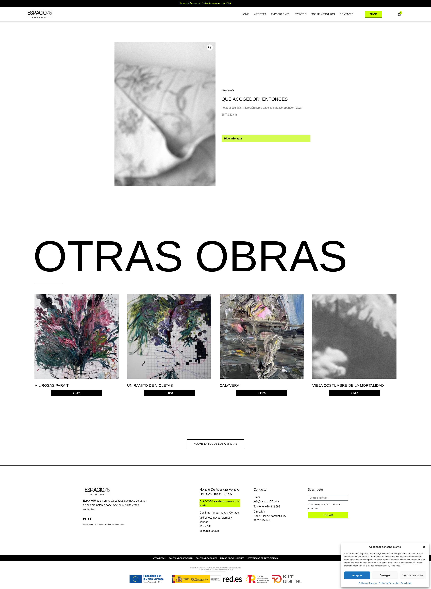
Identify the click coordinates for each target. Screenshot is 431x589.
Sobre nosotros (323, 14)
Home (245, 14)
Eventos (300, 14)
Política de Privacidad (388, 583)
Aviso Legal (406, 583)
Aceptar (357, 575)
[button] (424, 547)
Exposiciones (280, 14)
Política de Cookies (368, 583)
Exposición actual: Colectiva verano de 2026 (205, 3)
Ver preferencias (413, 575)
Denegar (385, 575)
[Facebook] (89, 519)
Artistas (260, 14)
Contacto (347, 14)
